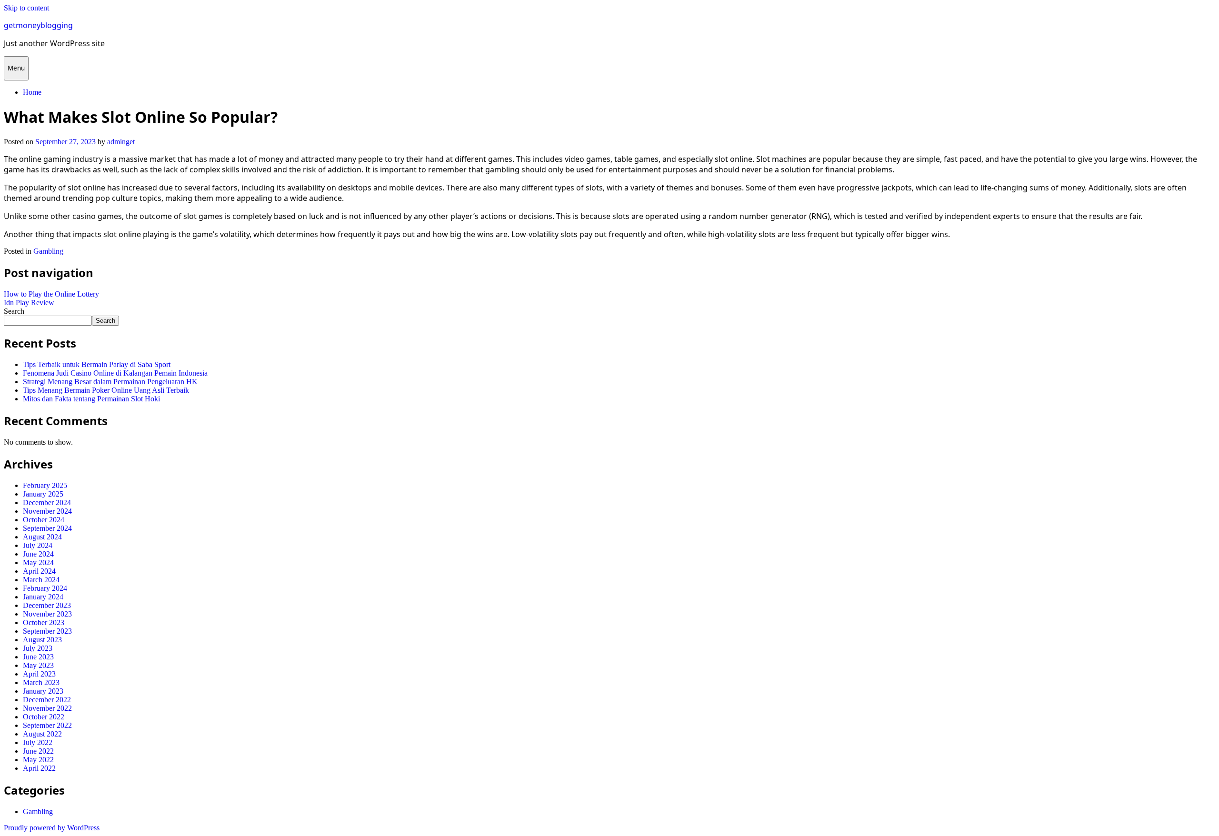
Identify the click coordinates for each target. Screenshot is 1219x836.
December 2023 (47, 605)
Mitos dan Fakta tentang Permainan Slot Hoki (91, 399)
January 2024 (43, 597)
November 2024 (47, 511)
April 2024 (39, 571)
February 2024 (45, 588)
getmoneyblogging (38, 25)
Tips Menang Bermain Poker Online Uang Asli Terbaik (106, 390)
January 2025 (43, 494)
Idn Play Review (29, 303)
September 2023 (47, 631)
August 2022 (42, 734)
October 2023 (43, 622)
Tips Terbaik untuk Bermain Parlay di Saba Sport (96, 364)
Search (14, 311)
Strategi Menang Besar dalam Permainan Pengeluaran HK (110, 382)
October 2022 (43, 717)
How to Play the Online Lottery (51, 294)
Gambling (48, 251)
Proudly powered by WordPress (52, 828)
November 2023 (47, 614)
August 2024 (42, 537)
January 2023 (43, 691)
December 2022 (47, 700)
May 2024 (38, 562)
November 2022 (47, 708)
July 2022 (37, 742)
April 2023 (39, 674)
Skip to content (26, 8)
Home (32, 92)
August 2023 (42, 640)
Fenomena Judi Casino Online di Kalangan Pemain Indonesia (115, 373)
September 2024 (47, 528)
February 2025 (45, 485)
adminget (121, 142)
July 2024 (37, 545)
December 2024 (47, 502)
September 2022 (47, 725)
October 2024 (43, 520)
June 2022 (38, 751)
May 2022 (38, 760)
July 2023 (37, 648)
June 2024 (38, 554)
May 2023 (38, 665)
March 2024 (41, 580)
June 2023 (38, 657)
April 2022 (39, 768)
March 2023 (41, 682)
